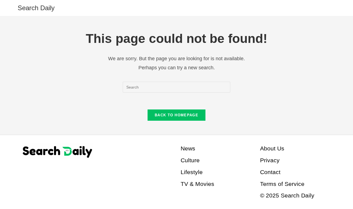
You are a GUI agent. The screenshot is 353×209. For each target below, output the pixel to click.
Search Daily (36, 8)
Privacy (270, 160)
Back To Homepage (176, 115)
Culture (190, 160)
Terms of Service (282, 184)
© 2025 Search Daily (287, 195)
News (188, 148)
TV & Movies (197, 184)
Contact (270, 172)
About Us (272, 148)
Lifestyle (192, 172)
